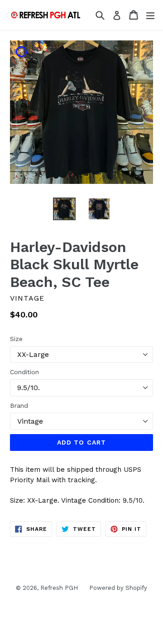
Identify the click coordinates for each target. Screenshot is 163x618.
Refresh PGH (59, 587)
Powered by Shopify (118, 587)
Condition (24, 372)
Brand (19, 405)
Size (16, 338)
